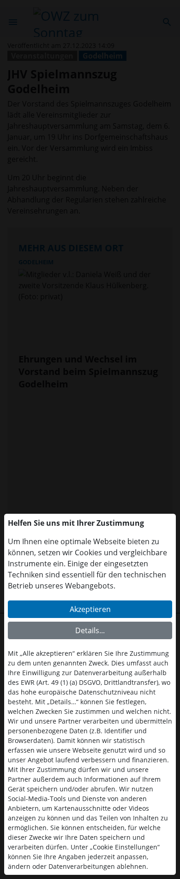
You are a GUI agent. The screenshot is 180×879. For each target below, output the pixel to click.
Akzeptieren (90, 609)
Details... (90, 630)
